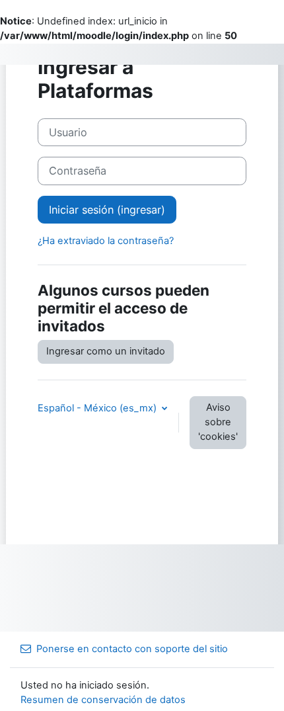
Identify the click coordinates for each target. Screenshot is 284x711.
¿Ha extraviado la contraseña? (106, 241)
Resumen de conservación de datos (103, 700)
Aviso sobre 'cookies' (218, 421)
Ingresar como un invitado (105, 351)
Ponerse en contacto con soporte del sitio (132, 649)
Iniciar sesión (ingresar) (107, 209)
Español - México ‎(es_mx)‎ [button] (98, 408)
